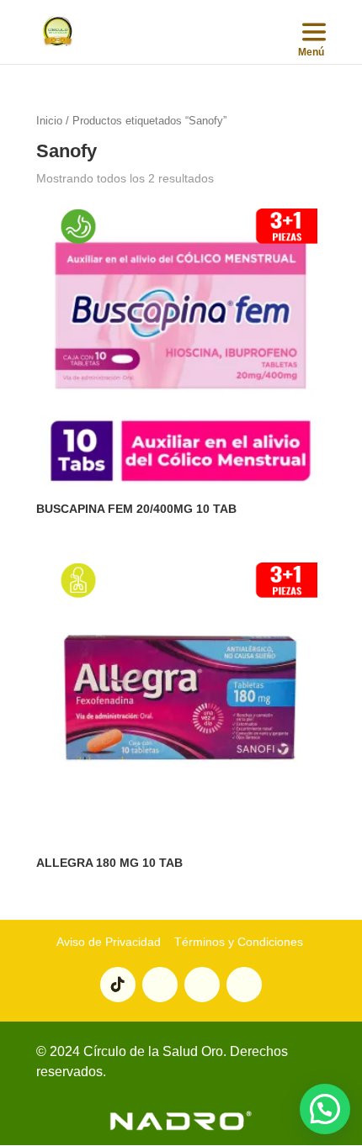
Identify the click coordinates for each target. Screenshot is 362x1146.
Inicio (49, 120)
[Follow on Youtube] (160, 984)
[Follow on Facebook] (244, 984)
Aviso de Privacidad (108, 941)
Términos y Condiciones (237, 941)
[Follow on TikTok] (118, 984)
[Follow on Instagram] (202, 984)
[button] (325, 1109)
